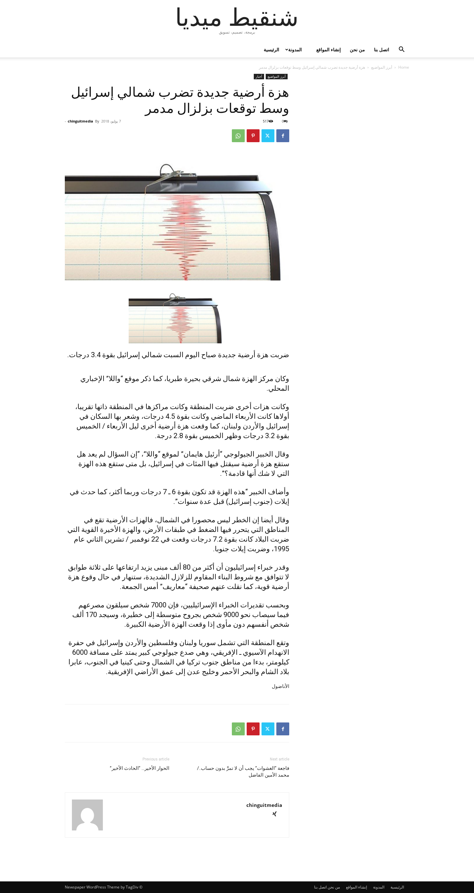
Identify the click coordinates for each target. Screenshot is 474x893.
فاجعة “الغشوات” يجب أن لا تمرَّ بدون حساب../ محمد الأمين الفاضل (243, 771)
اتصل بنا (381, 49)
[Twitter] (268, 135)
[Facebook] (282, 135)
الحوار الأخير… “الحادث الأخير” (139, 768)
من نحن (357, 49)
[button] (401, 50)
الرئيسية (271, 49)
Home (403, 67)
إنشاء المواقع (328, 49)
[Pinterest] (253, 135)
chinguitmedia (80, 121)
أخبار (259, 76)
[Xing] (277, 814)
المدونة (295, 49)
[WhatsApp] (238, 135)
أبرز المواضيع (381, 67)
